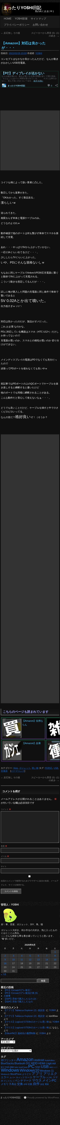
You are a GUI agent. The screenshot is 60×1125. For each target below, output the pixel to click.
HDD (34, 1063)
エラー (5, 1077)
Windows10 (29, 1070)
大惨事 (7, 996)
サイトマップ (38, 18)
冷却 (25, 1084)
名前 (4, 846)
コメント (6, 809)
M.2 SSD (5, 1067)
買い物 (35, 768)
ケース (28, 1077)
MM (12, 1067)
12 (30, 959)
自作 (36, 1084)
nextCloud (23, 1067)
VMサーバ (53, 1067)
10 (13, 959)
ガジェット (24, 768)
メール (5, 856)
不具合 (12, 1084)
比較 (30, 1084)
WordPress (15, 1074)
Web (15, 768)
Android (39, 1060)
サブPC (49, 1077)
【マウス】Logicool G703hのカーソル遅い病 (26, 1021)
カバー (12, 1077)
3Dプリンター (8, 1060)
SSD (37, 1067)
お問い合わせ (40, 24)
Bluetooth (19, 1063)
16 (5, 963)
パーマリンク (17, 771)
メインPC (49, 1080)
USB (56, 768)
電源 (47, 1084)
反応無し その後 (10, 33)
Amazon (24, 1059)
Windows (10, 1070)
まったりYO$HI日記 (22, 7)
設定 (42, 1084)
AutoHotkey (50, 1060)
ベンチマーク (23, 1080)
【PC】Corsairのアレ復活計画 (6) (21, 993)
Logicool (51, 1063)
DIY (28, 1063)
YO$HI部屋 (21, 18)
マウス (37, 1080)
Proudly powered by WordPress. (43, 1097)
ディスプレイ (9, 1081)
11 (21, 959)
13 (38, 959)
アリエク (50, 1074)
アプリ (37, 1074)
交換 (20, 1084)
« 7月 (3, 974)
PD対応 (48, 768)
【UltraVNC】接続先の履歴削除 (20, 1033)
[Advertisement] (30, 140)
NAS (16, 1067)
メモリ (4, 1084)
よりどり (26, 1074)
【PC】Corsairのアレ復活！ (18, 990)
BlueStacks (7, 1063)
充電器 (4, 771)
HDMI (41, 1063)
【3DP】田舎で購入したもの (18, 1001)
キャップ (20, 1077)
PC (31, 1066)
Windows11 (5, 1074)
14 (46, 959)
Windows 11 (47, 1070)
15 (55, 959)
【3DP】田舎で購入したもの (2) (20, 998)
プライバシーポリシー (16, 24)
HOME (8, 18)
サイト (4, 866)
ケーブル (39, 1077)
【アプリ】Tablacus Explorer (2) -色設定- (24, 1010)
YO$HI (38, 53)
